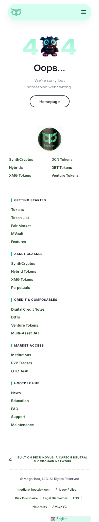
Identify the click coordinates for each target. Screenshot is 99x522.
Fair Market (21, 226)
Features (18, 241)
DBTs (15, 317)
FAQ (14, 409)
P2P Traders (21, 363)
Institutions (21, 355)
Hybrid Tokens (23, 271)
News (16, 393)
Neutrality (39, 507)
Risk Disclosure (26, 498)
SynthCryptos (21, 159)
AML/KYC (59, 507)
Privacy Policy (66, 489)
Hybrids (16, 167)
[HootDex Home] (16, 12)
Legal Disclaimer (55, 498)
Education (20, 400)
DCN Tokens (62, 159)
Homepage (49, 101)
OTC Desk (19, 371)
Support (18, 416)
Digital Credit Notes (28, 309)
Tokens (17, 209)
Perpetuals (20, 287)
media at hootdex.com (34, 489)
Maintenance (22, 425)
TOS (76, 498)
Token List (20, 217)
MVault (17, 233)
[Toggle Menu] (83, 12)
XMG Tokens (20, 175)
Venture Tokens (65, 175)
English (61, 519)
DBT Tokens (62, 167)
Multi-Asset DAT (25, 333)
